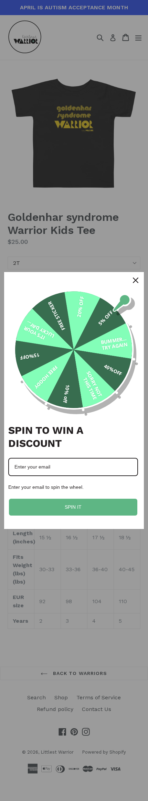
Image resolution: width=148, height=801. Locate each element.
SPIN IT (73, 507)
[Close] (135, 280)
